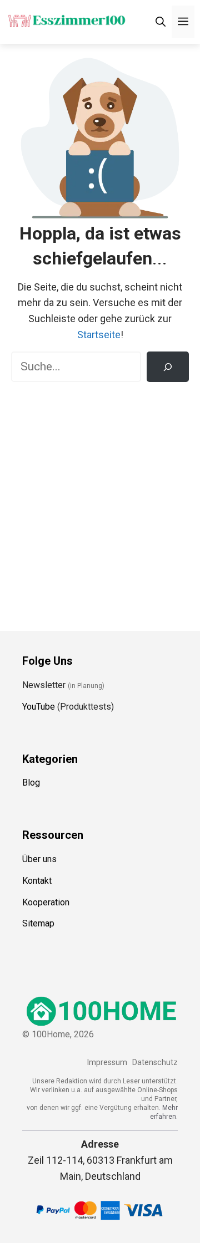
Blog (31, 782)
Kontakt (37, 880)
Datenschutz (155, 1062)
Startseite (99, 334)
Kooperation (45, 902)
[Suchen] (168, 367)
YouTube (38, 706)
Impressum (107, 1062)
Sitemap (38, 923)
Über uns (39, 859)
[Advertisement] (100, 498)
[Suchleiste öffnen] (160, 22)
